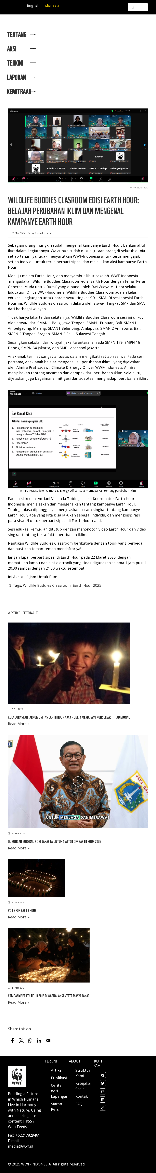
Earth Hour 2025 (87, 585)
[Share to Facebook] (12, 1040)
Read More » (18, 723)
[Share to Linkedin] (39, 1040)
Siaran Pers (56, 1106)
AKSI (11, 48)
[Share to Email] (48, 1040)
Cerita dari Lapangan (59, 1091)
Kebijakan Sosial (83, 1086)
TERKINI (15, 62)
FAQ (78, 1103)
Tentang (16, 34)
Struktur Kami (82, 1073)
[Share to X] (21, 1040)
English (33, 5)
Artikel (57, 1070)
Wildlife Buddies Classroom (47, 585)
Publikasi (59, 1077)
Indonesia (50, 5)
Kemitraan (19, 91)
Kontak (81, 1096)
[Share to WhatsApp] (30, 1040)
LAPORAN (16, 77)
